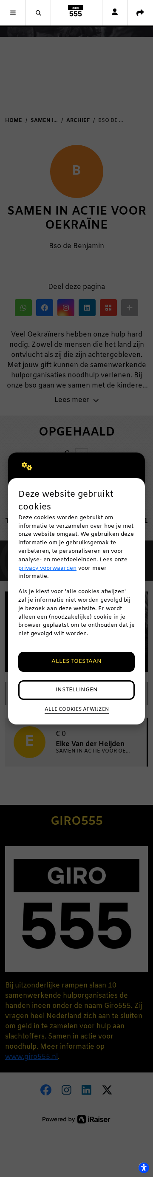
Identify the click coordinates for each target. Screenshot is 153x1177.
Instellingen (77, 689)
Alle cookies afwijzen (77, 709)
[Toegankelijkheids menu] (144, 1168)
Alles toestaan (76, 661)
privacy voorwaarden (47, 568)
